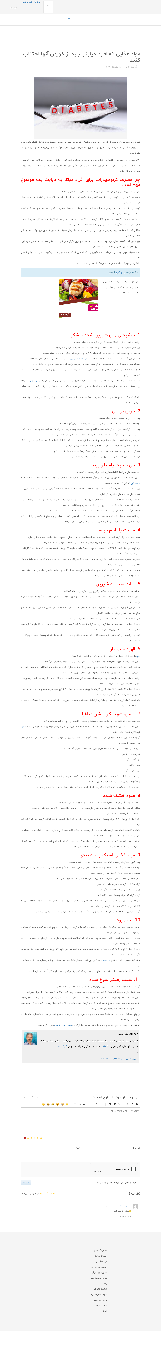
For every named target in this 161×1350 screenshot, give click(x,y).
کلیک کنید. (105, 1046)
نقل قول (84, 1104)
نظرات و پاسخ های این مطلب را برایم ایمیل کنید (116, 1182)
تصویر (114, 1104)
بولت (92, 1104)
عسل (23, 727)
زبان (53, 1104)
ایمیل (77, 1148)
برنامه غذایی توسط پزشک (111, 1059)
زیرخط (127, 1104)
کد (79, 1104)
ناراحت (48, 1104)
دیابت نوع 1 (134, 483)
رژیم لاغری (120, 272)
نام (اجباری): (134, 1148)
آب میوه (106, 960)
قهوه (138, 656)
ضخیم (137, 1104)
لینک (119, 1104)
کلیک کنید (62, 1046)
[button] (13, 7)
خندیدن (67, 1104)
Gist (75, 1104)
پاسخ (129, 1216)
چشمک (43, 1104)
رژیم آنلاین (131, 1059)
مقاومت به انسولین (79, 359)
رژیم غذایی (135, 46)
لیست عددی (97, 1104)
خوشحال (62, 1104)
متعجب (57, 1104)
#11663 (123, 1216)
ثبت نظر (26, 1182)
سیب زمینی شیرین (63, 1025)
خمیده (132, 1104)
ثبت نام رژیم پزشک (31, 2)
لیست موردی (102, 1104)
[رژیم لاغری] (60, 298)
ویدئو (110, 1104)
